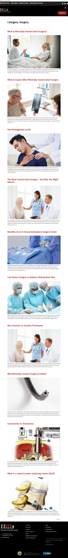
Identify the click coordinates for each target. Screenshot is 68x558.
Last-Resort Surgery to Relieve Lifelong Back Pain (31, 277)
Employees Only (50, 544)
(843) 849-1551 (5, 3)
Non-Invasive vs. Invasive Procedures (25, 325)
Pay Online (14, 3)
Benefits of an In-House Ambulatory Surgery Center (32, 232)
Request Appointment (51, 531)
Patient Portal (23, 3)
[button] (65, 8)
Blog (47, 525)
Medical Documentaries (31, 535)
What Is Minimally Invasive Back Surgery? (27, 31)
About (27, 533)
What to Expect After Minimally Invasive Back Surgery (33, 80)
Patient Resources (30, 531)
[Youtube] (65, 3)
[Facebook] (62, 3)
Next (59, 519)
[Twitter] (67, 3)
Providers (28, 529)
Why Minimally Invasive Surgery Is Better (26, 374)
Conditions (28, 527)
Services (28, 525)
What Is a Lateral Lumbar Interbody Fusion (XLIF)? (31, 473)
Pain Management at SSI (19, 129)
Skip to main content (5, 0)
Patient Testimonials (30, 538)
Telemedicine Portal (36, 3)
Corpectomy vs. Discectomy (20, 423)
